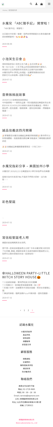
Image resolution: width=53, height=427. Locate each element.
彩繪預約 (26, 362)
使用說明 (26, 338)
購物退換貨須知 (26, 365)
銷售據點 (26, 358)
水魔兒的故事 (26, 331)
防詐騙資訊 (26, 371)
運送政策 (26, 368)
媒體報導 (26, 341)
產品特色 (26, 335)
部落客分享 (26, 344)
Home (5, 10)
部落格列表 (13, 10)
